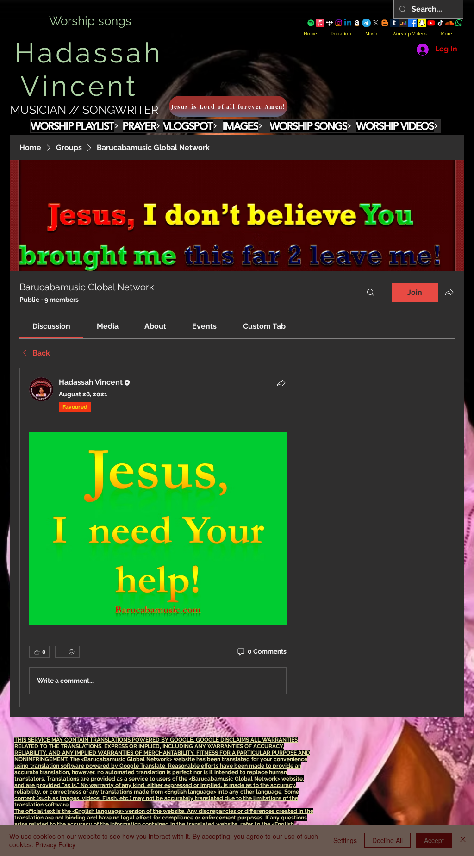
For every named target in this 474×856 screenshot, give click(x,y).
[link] (51, 326)
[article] (157, 537)
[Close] (462, 840)
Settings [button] (345, 840)
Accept (434, 840)
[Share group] (449, 292)
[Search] (370, 292)
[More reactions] (67, 652)
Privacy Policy (55, 844)
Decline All (387, 840)
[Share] (281, 382)
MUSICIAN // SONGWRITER (84, 110)
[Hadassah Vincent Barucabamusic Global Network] (310, 23)
